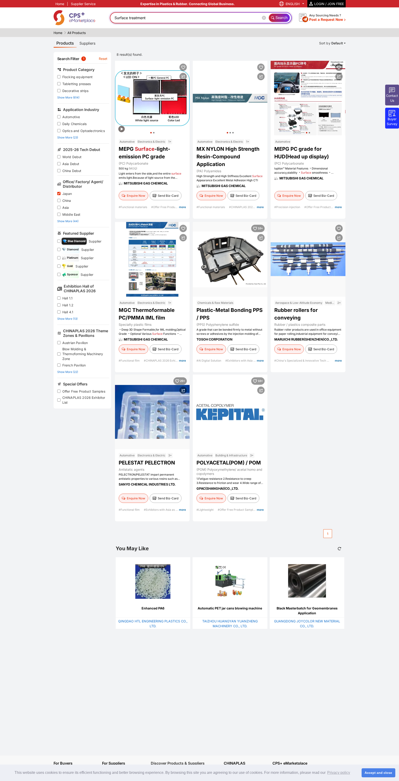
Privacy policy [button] (338, 773)
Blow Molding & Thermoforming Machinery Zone (82, 354)
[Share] (183, 76)
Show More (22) (67, 372)
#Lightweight (205, 509)
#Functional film (129, 360)
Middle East (71, 214)
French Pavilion (74, 365)
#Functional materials (133, 207)
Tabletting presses (76, 84)
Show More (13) (67, 318)
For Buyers (63, 763)
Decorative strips (75, 91)
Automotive (71, 117)
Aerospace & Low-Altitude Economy (298, 302)
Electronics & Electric (151, 141)
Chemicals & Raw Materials (215, 302)
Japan (67, 194)
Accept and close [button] (378, 773)
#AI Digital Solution (209, 360)
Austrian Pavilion (75, 343)
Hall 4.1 (67, 312)
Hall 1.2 (67, 305)
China (66, 201)
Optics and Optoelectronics (83, 131)
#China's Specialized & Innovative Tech (300, 360)
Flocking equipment (77, 77)
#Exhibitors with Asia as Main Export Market (254, 360)
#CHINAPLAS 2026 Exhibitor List (250, 207)
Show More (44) (68, 221)
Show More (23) (67, 137)
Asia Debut (70, 164)
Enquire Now (136, 195)
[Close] (265, 18)
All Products (76, 33)
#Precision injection (287, 207)
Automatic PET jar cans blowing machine (230, 608)
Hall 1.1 (67, 298)
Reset (103, 59)
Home (59, 4)
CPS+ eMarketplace (289, 763)
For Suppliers (113, 763)
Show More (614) (68, 97)
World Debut (72, 157)
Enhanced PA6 (153, 608)
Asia (65, 207)
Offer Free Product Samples (83, 391)
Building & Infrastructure (231, 455)
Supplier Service (83, 4)
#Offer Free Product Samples (170, 207)
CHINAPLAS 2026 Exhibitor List (83, 400)
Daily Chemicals (74, 124)
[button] (151, 133)
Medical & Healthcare (330, 302)
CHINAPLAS (234, 763)
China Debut (72, 171)
